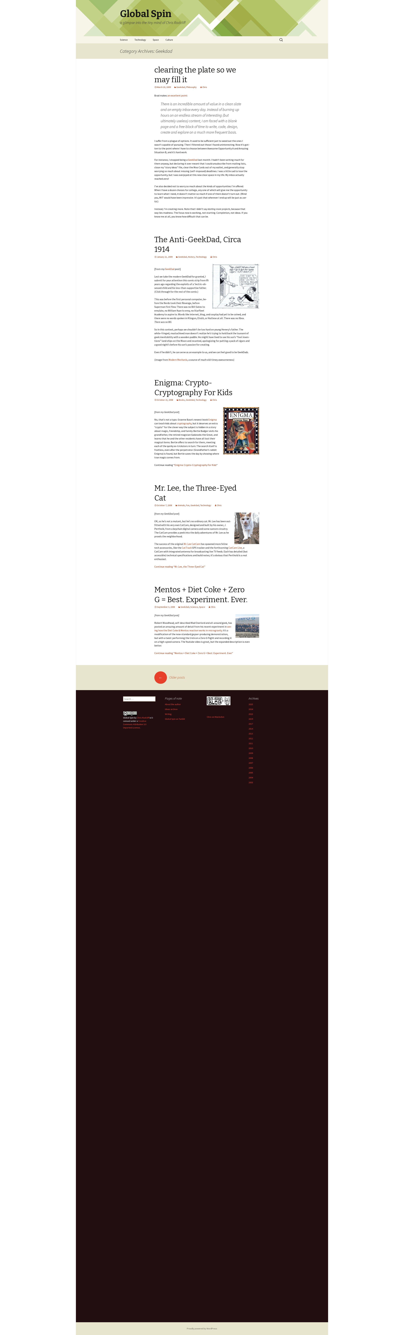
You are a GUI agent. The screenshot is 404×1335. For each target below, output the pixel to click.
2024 (251, 709)
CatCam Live (235, 547)
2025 (251, 704)
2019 (251, 719)
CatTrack (187, 547)
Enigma (212, 419)
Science (124, 39)
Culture (169, 39)
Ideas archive (171, 709)
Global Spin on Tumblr (175, 719)
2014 (251, 728)
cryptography (184, 423)
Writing (168, 714)
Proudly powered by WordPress (202, 1328)
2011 (251, 743)
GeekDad (192, 159)
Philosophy (191, 87)
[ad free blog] (218, 700)
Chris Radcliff (143, 717)
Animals (181, 505)
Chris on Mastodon (215, 716)
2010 (251, 748)
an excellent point (177, 95)
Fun (187, 505)
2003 (251, 782)
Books (182, 399)
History (191, 256)
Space (156, 39)
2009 (251, 753)
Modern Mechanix (178, 359)
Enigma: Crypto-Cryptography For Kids (195, 465)
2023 (251, 714)
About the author (173, 704)
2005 (251, 772)
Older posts (172, 677)
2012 (251, 738)
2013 (251, 733)
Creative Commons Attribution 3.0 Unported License (134, 724)
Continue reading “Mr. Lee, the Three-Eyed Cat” (179, 566)
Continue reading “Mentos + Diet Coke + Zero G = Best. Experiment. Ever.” (193, 653)
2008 (251, 758)
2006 (251, 767)
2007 (251, 762)
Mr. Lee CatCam (192, 543)
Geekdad (180, 87)
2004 (251, 777)
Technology (140, 39)
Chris (204, 87)
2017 (251, 723)
